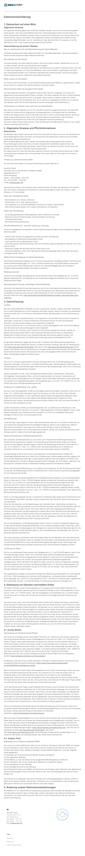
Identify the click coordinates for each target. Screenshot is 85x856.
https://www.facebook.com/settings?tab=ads (49, 728)
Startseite (10, 838)
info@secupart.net (16, 183)
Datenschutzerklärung (14, 845)
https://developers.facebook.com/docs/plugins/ (27, 656)
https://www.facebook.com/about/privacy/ (28, 713)
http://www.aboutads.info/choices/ (21, 347)
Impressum (10, 841)
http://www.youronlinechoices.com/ (61, 347)
